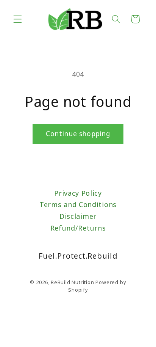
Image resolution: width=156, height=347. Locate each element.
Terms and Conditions (78, 204)
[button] (17, 19)
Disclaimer (78, 216)
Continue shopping (78, 133)
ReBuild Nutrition (72, 282)
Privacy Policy (78, 193)
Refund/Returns (78, 227)
